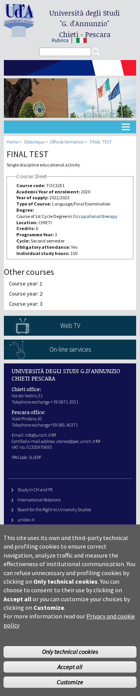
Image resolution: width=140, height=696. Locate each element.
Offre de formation (67, 142)
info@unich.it (38, 435)
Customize (70, 682)
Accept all (70, 667)
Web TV (70, 325)
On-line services (70, 349)
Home (12, 142)
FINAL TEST (101, 142)
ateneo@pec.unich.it (75, 441)
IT (81, 40)
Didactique (34, 142)
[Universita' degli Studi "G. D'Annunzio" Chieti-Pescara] (19, 34)
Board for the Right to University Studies (54, 509)
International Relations (39, 500)
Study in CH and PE (35, 489)
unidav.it (26, 519)
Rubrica (60, 40)
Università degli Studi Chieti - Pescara (84, 23)
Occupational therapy (95, 216)
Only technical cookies (70, 651)
